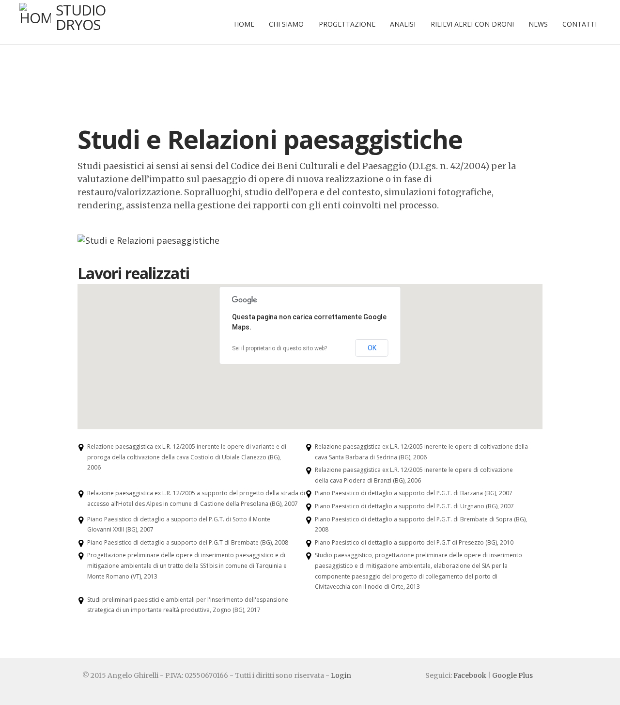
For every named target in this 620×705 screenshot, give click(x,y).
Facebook (469, 675)
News (538, 24)
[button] (321, 377)
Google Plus (512, 675)
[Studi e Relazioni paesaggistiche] (148, 240)
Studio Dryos (81, 17)
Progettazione (347, 24)
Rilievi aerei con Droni (472, 24)
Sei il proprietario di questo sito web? (279, 348)
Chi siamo (286, 24)
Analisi (403, 24)
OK (372, 348)
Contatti (579, 24)
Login (341, 675)
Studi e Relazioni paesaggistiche (270, 139)
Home (244, 24)
